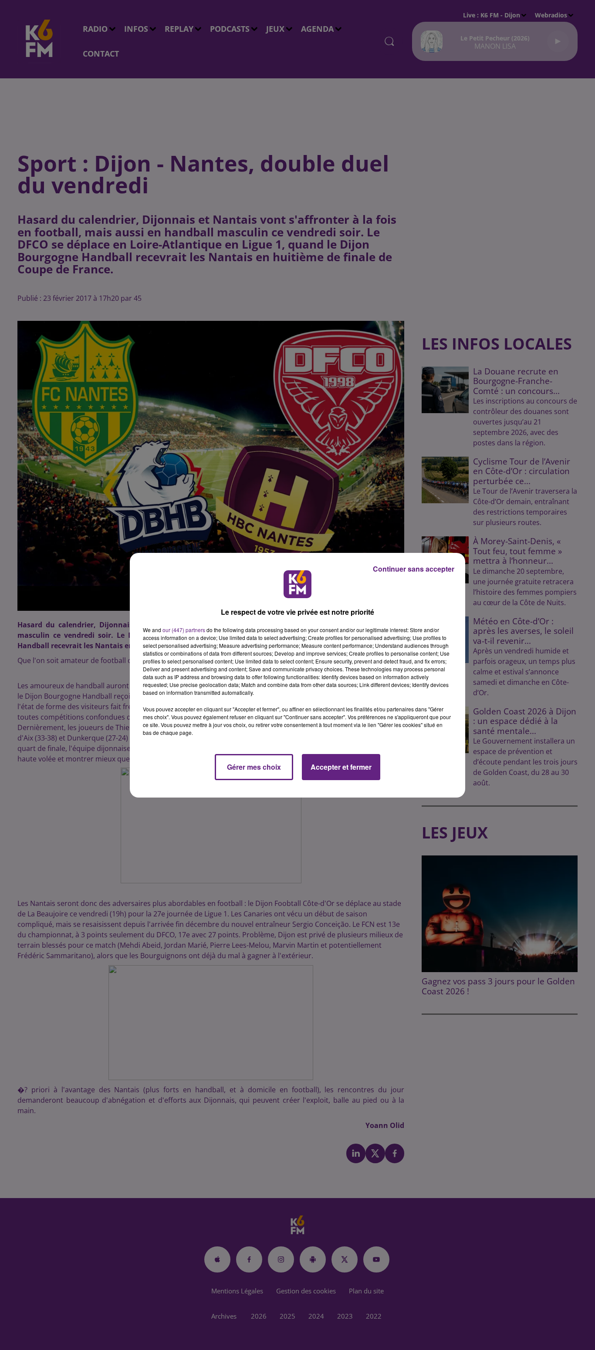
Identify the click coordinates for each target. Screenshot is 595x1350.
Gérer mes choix (254, 767)
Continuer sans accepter (413, 569)
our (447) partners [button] (183, 629)
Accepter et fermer (341, 767)
